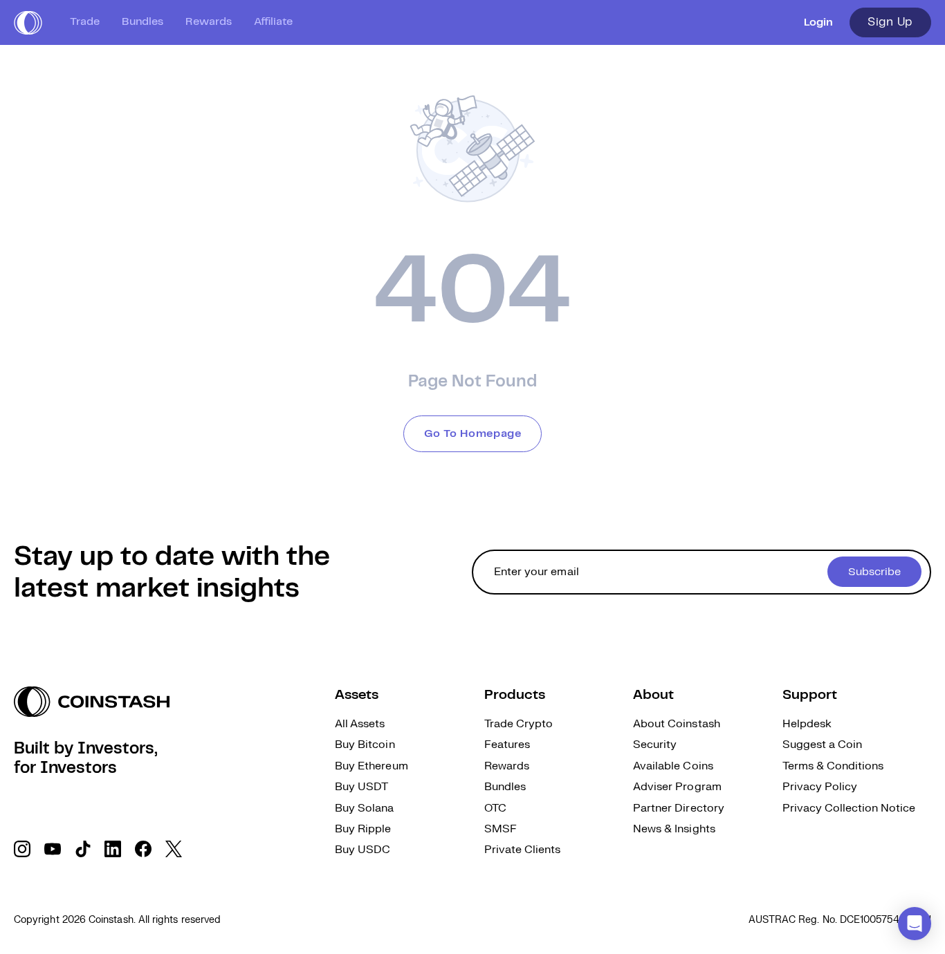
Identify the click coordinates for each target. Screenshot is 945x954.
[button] (914, 923)
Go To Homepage (473, 434)
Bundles (142, 22)
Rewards (208, 22)
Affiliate (273, 22)
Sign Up (890, 22)
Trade (85, 22)
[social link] (22, 849)
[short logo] (28, 23)
